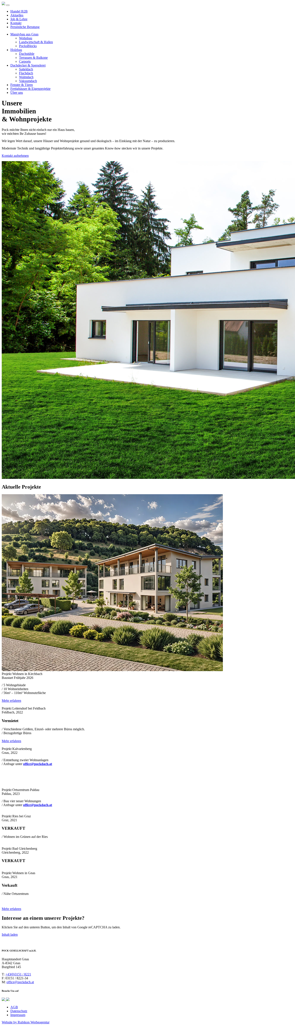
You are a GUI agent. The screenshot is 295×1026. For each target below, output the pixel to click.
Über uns (16, 92)
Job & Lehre (18, 19)
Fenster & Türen (21, 85)
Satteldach (26, 69)
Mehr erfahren (11, 700)
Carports (25, 61)
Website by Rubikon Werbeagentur (25, 1022)
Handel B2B (19, 11)
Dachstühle (26, 54)
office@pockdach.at (20, 982)
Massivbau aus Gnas (24, 34)
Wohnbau (25, 38)
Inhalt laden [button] (10, 934)
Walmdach (26, 77)
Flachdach (26, 73)
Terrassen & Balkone (33, 57)
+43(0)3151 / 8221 (18, 974)
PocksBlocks (28, 46)
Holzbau (16, 50)
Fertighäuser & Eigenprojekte (30, 89)
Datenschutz (18, 1011)
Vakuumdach (28, 81)
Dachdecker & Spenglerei (28, 65)
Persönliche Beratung (25, 27)
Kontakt (15, 23)
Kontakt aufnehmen (15, 155)
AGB (14, 1007)
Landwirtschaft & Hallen (36, 42)
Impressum (17, 1015)
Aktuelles (16, 15)
